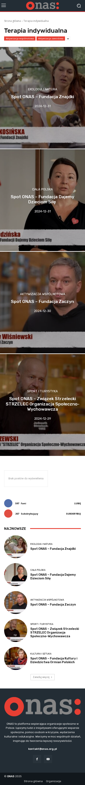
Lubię (77, 503)
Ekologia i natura (42, 89)
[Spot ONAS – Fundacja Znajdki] (42, 98)
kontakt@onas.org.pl (42, 748)
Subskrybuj (73, 513)
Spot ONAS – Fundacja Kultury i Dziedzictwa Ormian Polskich (53, 660)
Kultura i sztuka (40, 654)
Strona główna (12, 21)
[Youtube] (48, 759)
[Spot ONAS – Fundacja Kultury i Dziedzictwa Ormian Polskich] (15, 658)
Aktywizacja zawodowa (50, 38)
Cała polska (42, 189)
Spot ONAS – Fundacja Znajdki (53, 549)
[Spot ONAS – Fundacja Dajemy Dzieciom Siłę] (42, 200)
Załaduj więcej (41, 677)
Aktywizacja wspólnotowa (20, 38)
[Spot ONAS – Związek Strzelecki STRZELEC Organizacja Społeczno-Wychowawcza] (42, 405)
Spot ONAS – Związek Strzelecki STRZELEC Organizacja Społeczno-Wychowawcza (54, 632)
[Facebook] (37, 759)
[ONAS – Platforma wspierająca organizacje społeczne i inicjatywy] (42, 5)
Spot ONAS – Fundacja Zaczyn (53, 604)
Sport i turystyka (42, 391)
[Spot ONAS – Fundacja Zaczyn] (42, 302)
